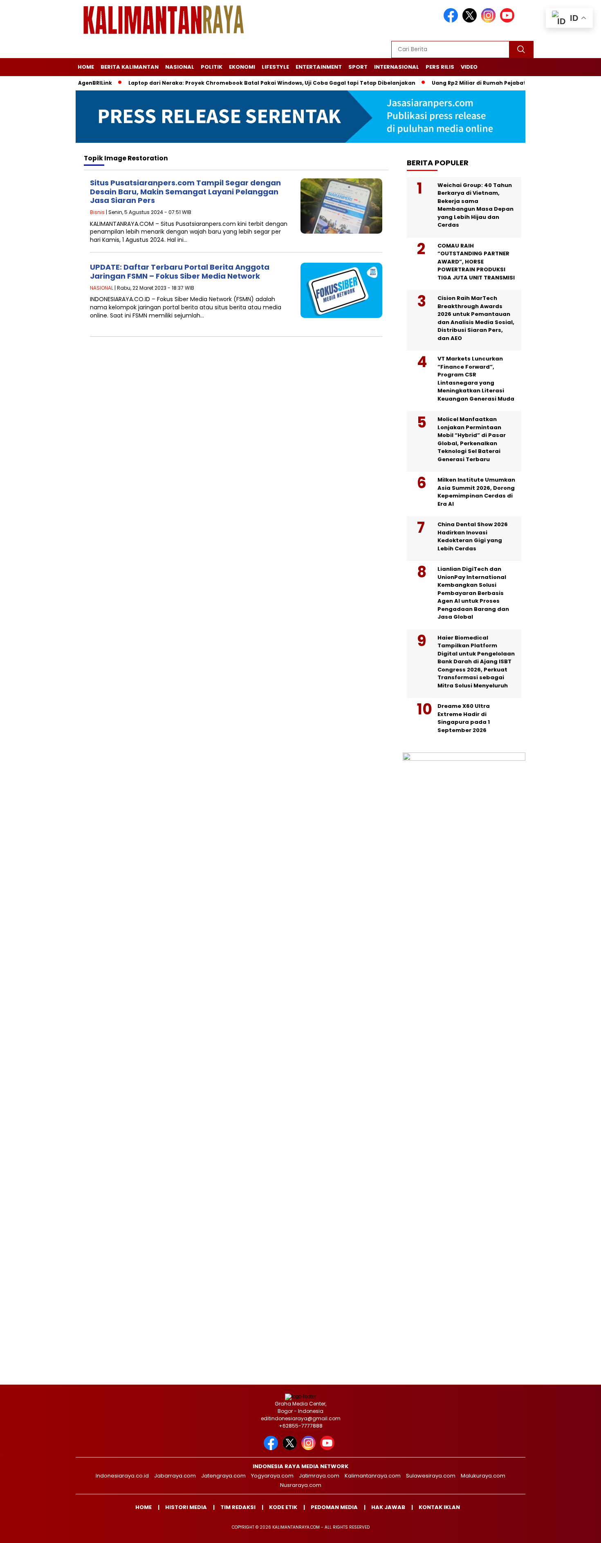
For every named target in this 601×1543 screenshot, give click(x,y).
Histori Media (186, 1507)
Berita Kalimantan (130, 67)
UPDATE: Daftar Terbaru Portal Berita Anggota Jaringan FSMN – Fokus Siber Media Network (179, 271)
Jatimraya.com (319, 1476)
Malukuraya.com (483, 1476)
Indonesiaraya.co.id (122, 1476)
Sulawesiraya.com (430, 1476)
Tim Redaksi (238, 1507)
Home (86, 67)
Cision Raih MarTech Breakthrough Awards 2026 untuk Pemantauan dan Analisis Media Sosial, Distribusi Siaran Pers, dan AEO (475, 318)
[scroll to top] (576, 1530)
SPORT (358, 67)
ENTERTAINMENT (319, 67)
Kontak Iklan (439, 1507)
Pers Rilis (440, 67)
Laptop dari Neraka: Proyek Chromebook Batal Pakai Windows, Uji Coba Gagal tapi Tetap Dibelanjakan (248, 82)
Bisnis (97, 212)
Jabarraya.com (175, 1476)
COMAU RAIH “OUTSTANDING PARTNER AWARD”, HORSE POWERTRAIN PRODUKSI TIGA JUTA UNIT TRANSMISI (476, 262)
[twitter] (471, 21)
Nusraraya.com (300, 1485)
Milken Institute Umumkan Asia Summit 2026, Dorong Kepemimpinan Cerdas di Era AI (476, 492)
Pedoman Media (334, 1507)
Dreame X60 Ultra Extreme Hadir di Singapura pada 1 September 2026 (463, 718)
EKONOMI (242, 67)
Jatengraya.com (223, 1476)
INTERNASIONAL (396, 67)
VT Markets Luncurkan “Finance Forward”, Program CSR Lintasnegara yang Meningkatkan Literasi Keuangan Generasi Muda (475, 379)
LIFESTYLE (275, 67)
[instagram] (489, 21)
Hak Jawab (388, 1507)
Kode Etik (283, 1507)
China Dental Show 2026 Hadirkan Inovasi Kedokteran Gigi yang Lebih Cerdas (472, 536)
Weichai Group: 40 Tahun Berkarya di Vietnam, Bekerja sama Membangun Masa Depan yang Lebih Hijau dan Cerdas (475, 205)
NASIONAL (179, 67)
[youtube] (508, 21)
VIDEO (469, 67)
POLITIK (211, 67)
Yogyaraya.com (272, 1476)
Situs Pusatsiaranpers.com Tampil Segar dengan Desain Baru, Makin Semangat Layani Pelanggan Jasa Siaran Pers (185, 191)
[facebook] (452, 21)
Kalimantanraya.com (373, 1476)
